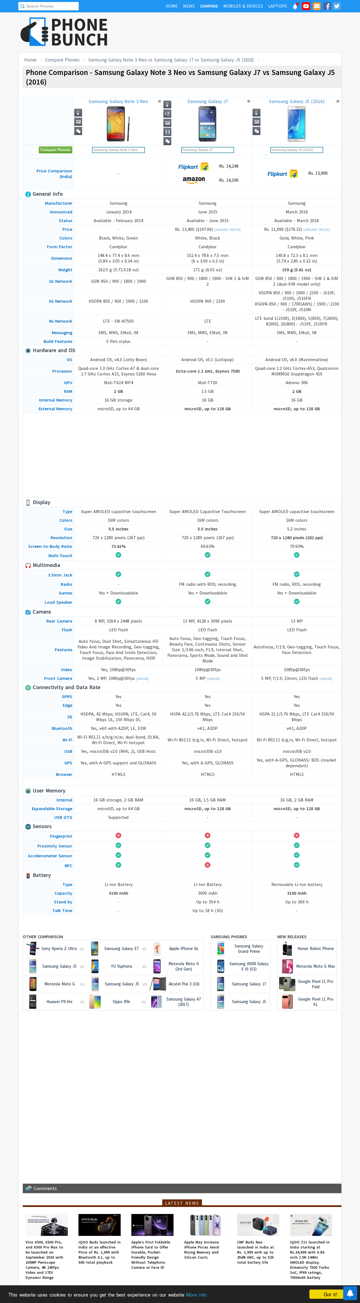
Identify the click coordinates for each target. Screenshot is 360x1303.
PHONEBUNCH (80, 32)
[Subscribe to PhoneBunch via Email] (317, 7)
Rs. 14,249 (228, 166)
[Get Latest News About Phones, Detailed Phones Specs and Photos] (34, 32)
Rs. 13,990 (317, 173)
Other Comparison (43, 936)
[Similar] (142, 679)
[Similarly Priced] (227, 230)
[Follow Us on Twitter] (336, 7)
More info (196, 1294)
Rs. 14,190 (228, 180)
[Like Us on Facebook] (327, 7)
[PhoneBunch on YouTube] (306, 7)
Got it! (330, 1294)
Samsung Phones (229, 936)
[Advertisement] (239, 32)
